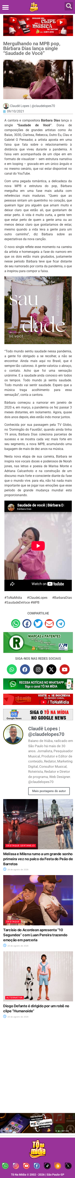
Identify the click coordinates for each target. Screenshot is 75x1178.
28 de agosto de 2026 (17, 869)
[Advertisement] (37, 1068)
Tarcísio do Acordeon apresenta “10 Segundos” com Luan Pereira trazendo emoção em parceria (35, 935)
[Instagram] (38, 669)
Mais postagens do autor (49, 791)
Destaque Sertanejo (20, 845)
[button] (5, 7)
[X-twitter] (51, 669)
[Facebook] (25, 669)
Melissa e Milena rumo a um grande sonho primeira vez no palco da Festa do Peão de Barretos (38, 859)
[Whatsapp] (12, 669)
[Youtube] (65, 669)
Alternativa (14, 997)
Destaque (13, 921)
